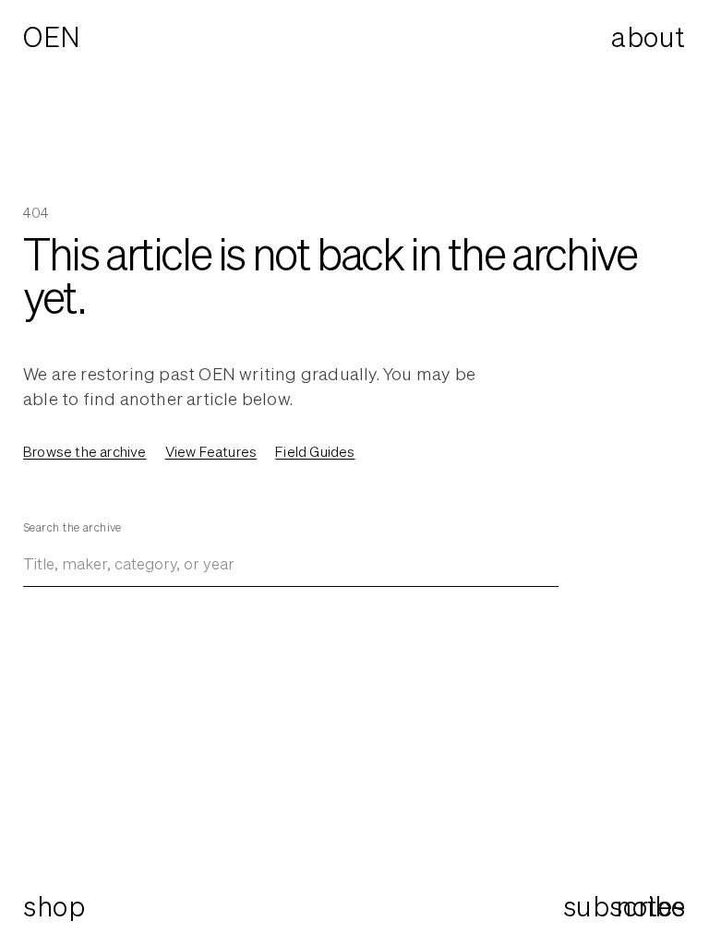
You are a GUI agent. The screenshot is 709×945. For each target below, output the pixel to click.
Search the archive (72, 527)
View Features (211, 451)
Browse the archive (85, 451)
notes (651, 906)
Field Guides (314, 451)
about (648, 36)
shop (54, 906)
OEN (52, 37)
